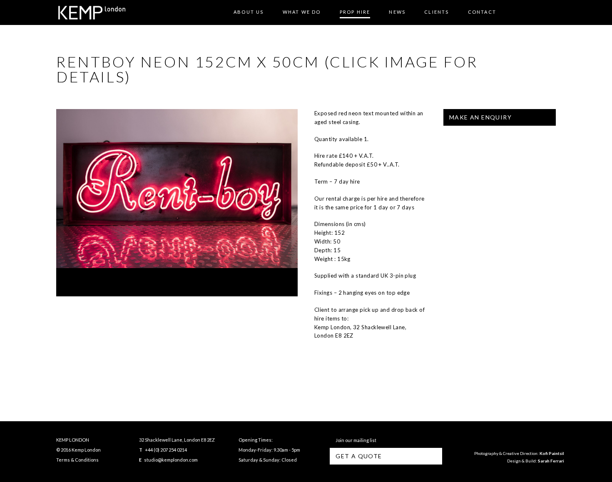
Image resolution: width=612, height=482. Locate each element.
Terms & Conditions (77, 459)
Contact (482, 12)
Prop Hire (355, 12)
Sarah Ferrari (551, 460)
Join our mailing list (355, 440)
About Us (249, 12)
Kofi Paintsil (552, 453)
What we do (302, 12)
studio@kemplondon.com (171, 459)
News (397, 12)
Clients (436, 12)
